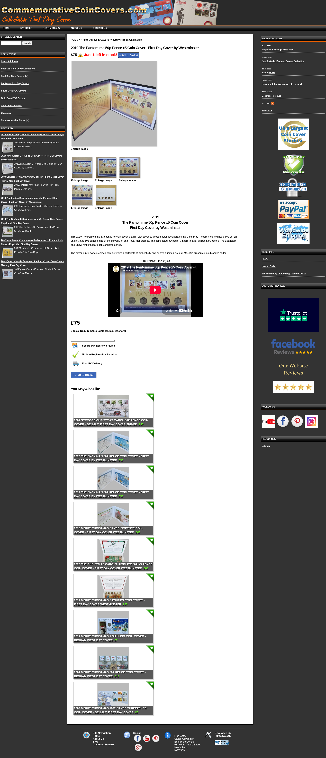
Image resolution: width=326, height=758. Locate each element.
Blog (95, 741)
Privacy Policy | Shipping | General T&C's (284, 273)
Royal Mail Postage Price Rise (277, 49)
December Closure (271, 96)
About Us (98, 738)
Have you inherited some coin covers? (282, 84)
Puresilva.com (223, 735)
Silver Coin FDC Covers (13, 90)
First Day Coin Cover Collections (18, 68)
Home (96, 735)
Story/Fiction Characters (127, 39)
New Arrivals (268, 72)
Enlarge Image (79, 148)
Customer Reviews (104, 744)
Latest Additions (9, 61)
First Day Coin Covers (12, 76)
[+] (26, 76)
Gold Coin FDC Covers (13, 98)
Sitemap (266, 446)
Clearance (6, 113)
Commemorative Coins (13, 120)
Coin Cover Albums (11, 105)
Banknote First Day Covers (15, 83)
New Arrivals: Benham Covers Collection (283, 61)
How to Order (269, 266)
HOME (74, 39)
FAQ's (265, 259)
